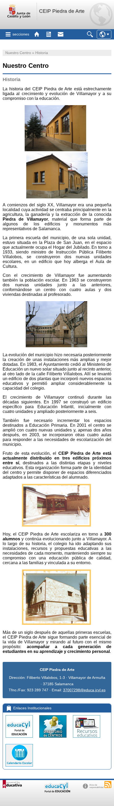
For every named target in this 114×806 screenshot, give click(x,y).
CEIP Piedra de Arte (62, 11)
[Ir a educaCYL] (57, 791)
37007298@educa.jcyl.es (84, 690)
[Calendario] (19, 767)
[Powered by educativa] (12, 784)
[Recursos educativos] (86, 739)
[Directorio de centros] (53, 739)
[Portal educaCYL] (20, 739)
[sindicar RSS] (107, 784)
